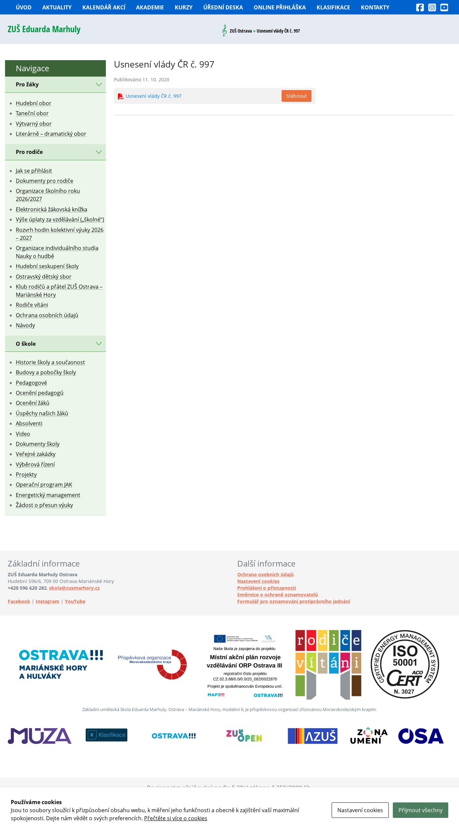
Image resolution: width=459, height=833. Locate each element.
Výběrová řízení (35, 464)
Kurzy (184, 7)
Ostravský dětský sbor (44, 276)
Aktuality (57, 7)
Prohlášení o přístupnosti (266, 588)
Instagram (47, 601)
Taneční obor (32, 113)
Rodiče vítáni (32, 304)
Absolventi (29, 423)
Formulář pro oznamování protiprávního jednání (293, 601)
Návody (25, 325)
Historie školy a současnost (50, 362)
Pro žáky (27, 84)
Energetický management (48, 495)
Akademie (150, 7)
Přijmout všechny (421, 810)
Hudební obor (33, 103)
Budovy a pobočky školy (46, 372)
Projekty (26, 474)
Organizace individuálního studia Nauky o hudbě (57, 252)
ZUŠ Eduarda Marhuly (44, 29)
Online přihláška (280, 7)
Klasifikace (333, 7)
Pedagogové (31, 382)
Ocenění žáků (32, 403)
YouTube (75, 601)
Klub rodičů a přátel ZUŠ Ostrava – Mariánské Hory (59, 290)
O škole (26, 343)
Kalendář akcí (103, 7)
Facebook (19, 601)
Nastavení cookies (258, 581)
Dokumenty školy (37, 444)
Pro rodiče (29, 152)
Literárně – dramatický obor (51, 133)
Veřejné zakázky (35, 454)
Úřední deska (223, 7)
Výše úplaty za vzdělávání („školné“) (60, 219)
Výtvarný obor (34, 123)
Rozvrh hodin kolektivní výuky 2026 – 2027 (59, 234)
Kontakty (375, 7)
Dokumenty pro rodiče (44, 180)
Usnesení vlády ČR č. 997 (153, 96)
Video (23, 434)
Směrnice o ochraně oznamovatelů (277, 594)
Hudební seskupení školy (47, 266)
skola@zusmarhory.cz (74, 588)
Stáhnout (296, 96)
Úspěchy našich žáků (42, 413)
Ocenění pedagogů (40, 393)
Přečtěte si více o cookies (175, 818)
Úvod (24, 7)
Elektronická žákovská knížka (51, 209)
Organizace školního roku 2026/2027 (48, 195)
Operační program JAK (44, 484)
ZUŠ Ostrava (241, 31)
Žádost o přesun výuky (44, 505)
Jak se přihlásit (34, 170)
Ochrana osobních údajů (47, 315)
